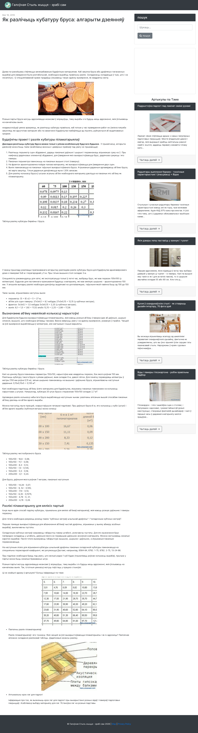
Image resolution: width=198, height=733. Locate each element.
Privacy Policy (124, 724)
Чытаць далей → (150, 159)
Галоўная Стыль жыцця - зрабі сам (38, 5)
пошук (146, 35)
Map (114, 724)
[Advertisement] (66, 47)
